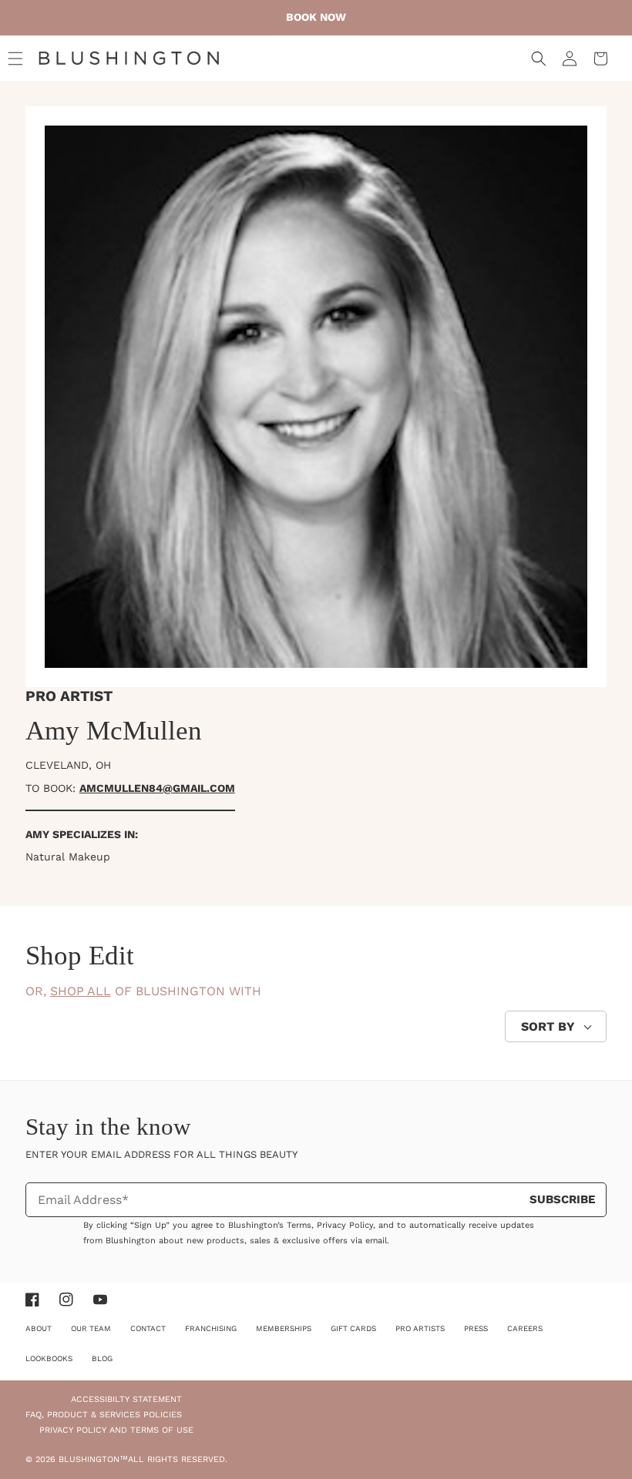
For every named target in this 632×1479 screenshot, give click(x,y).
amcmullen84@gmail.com (157, 788)
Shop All (80, 991)
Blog (102, 1358)
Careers (525, 1328)
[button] (15, 58)
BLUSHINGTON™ (93, 1459)
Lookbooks (48, 1358)
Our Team (91, 1328)
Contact (148, 1328)
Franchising (211, 1328)
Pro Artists (420, 1328)
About (38, 1328)
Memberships (283, 1328)
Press (476, 1328)
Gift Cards (353, 1328)
